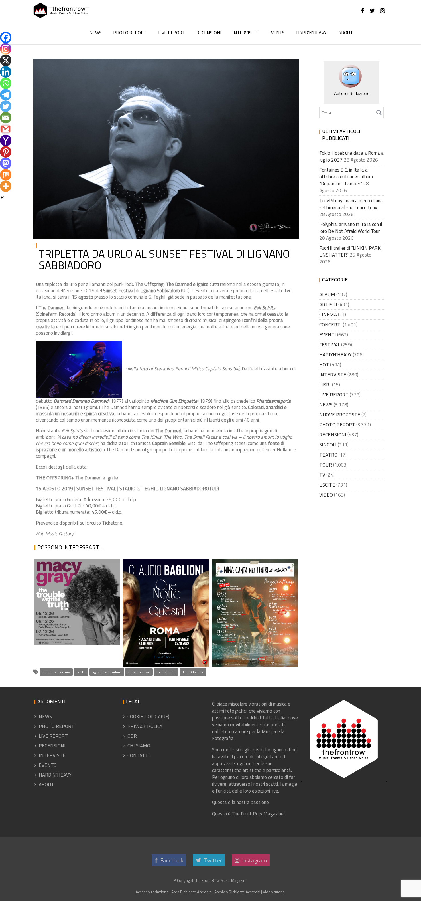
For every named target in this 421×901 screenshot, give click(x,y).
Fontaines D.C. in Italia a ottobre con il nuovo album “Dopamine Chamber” (346, 176)
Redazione (96, 67)
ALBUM (327, 294)
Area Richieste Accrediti (191, 892)
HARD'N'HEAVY (335, 354)
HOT (324, 364)
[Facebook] (5, 37)
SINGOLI (328, 444)
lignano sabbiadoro (106, 672)
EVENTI (327, 334)
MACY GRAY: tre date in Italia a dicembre (75, 638)
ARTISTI (283, 67)
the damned (166, 672)
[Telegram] (5, 94)
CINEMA (328, 314)
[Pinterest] (5, 152)
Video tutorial (274, 892)
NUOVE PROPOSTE (339, 414)
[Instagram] (5, 49)
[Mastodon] (5, 163)
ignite (81, 672)
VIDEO (326, 495)
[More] (5, 186)
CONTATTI (138, 755)
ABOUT (345, 32)
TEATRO (328, 455)
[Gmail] (5, 129)
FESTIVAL (329, 344)
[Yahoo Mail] (5, 140)
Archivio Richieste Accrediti (237, 892)
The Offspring (192, 672)
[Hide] (2, 197)
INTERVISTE (245, 32)
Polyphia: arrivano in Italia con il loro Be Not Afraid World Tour (350, 228)
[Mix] (5, 174)
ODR (132, 736)
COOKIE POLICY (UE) (148, 716)
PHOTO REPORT (130, 32)
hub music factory (56, 672)
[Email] (5, 117)
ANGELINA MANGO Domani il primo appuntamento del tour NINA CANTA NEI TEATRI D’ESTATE (254, 625)
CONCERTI (330, 324)
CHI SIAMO (138, 745)
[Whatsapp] (5, 83)
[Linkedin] (5, 72)
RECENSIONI (208, 32)
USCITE (327, 485)
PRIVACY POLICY (144, 726)
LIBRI (325, 384)
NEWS (95, 32)
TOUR (325, 465)
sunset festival (139, 672)
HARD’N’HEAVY (311, 32)
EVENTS (276, 32)
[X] (5, 60)
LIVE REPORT (171, 32)
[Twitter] (5, 106)
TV (322, 475)
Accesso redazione (152, 892)
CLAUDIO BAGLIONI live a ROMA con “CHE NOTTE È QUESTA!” (163, 645)
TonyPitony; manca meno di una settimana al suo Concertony (351, 204)
